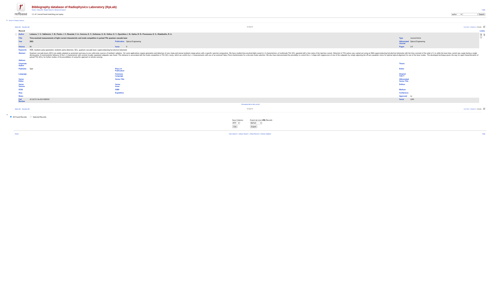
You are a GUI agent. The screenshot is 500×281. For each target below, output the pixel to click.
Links (482, 31)
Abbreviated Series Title (404, 80)
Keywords (23, 50)
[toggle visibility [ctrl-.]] (7, 115)
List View (466, 27)
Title (20, 38)
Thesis (402, 64)
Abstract (22, 53)
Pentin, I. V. (61, 34)
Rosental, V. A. (73, 34)
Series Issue (117, 85)
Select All (17, 27)
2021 (31, 41)
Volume (22, 47)
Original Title (402, 75)
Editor (401, 69)
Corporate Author (23, 64)
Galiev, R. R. (137, 34)
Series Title (119, 79)
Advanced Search (60, 10)
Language (23, 74)
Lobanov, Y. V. (35, 34)
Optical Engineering (133, 41)
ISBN (117, 90)
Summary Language (119, 75)
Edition (402, 84)
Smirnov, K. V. (86, 34)
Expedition (119, 93)
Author (21, 34)
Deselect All (25, 27)
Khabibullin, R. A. (165, 34)
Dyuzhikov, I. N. (124, 34)
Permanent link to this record (250, 104)
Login (483, 10)
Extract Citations (266, 134)
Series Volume (22, 85)
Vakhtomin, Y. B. (49, 34)
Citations (473, 27)
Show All (39, 10)
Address (22, 60)
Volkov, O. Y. (112, 34)
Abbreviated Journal (404, 42)
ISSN (21, 90)
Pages (401, 47)
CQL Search (233, 134)
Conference (403, 93)
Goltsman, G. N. (99, 34)
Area (20, 93)
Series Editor (21, 80)
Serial (401, 99)
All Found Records (20, 117)
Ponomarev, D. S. (150, 34)
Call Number (22, 100)
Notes (21, 96)
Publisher (22, 69)
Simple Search (48, 10)
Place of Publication (119, 70)
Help (483, 134)
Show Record (254, 134)
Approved (403, 96)
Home (34, 10)
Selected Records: (40, 117)
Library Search (243, 134)
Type (401, 38)
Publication (119, 41)
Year (20, 41)
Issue (117, 47)
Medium (402, 90)
